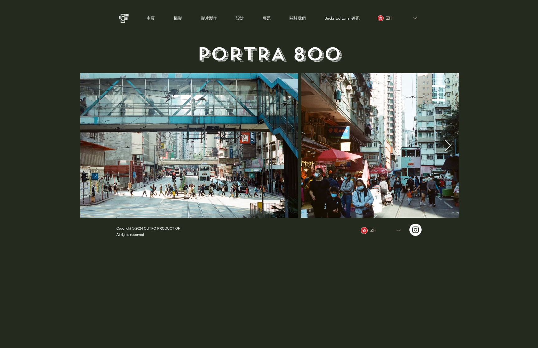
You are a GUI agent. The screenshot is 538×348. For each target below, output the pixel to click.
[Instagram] (415, 230)
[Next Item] (447, 146)
